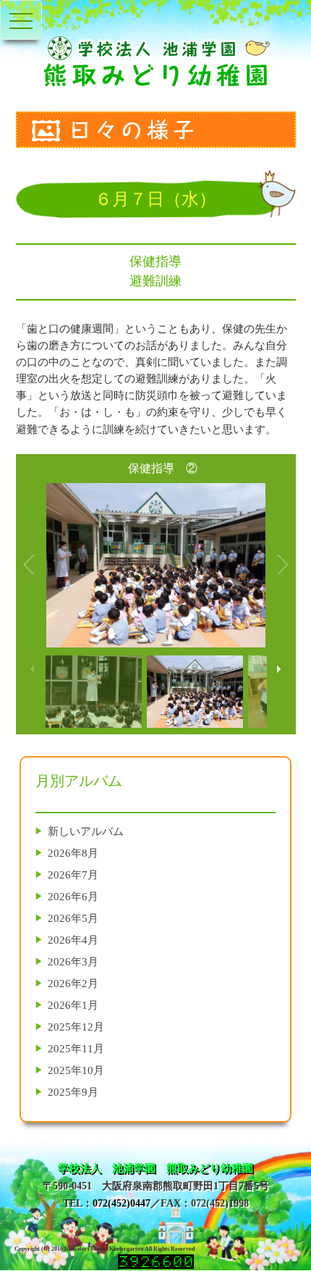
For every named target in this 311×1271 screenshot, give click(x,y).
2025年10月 (76, 1070)
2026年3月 (73, 961)
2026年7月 (73, 874)
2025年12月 (76, 1026)
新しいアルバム (86, 831)
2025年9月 (73, 1092)
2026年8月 (73, 853)
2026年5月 (73, 918)
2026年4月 (73, 940)
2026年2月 (73, 983)
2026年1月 (73, 1005)
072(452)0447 (121, 1203)
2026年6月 (73, 896)
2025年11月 (76, 1048)
